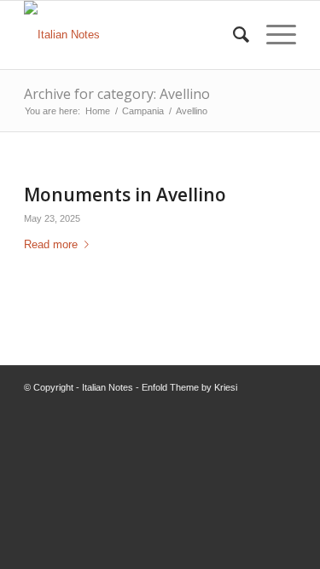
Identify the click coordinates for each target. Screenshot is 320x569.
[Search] (232, 35)
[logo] (132, 35)
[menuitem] (232, 35)
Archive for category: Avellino (117, 93)
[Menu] (272, 35)
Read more (51, 244)
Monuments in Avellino (125, 194)
